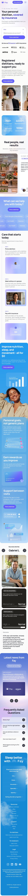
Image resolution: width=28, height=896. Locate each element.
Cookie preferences (14, 887)
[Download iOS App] (19, 514)
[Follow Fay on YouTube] (20, 864)
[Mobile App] (10, 515)
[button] (25, 2)
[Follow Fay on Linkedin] (12, 864)
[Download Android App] (19, 517)
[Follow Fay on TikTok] (16, 864)
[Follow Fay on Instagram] (8, 864)
